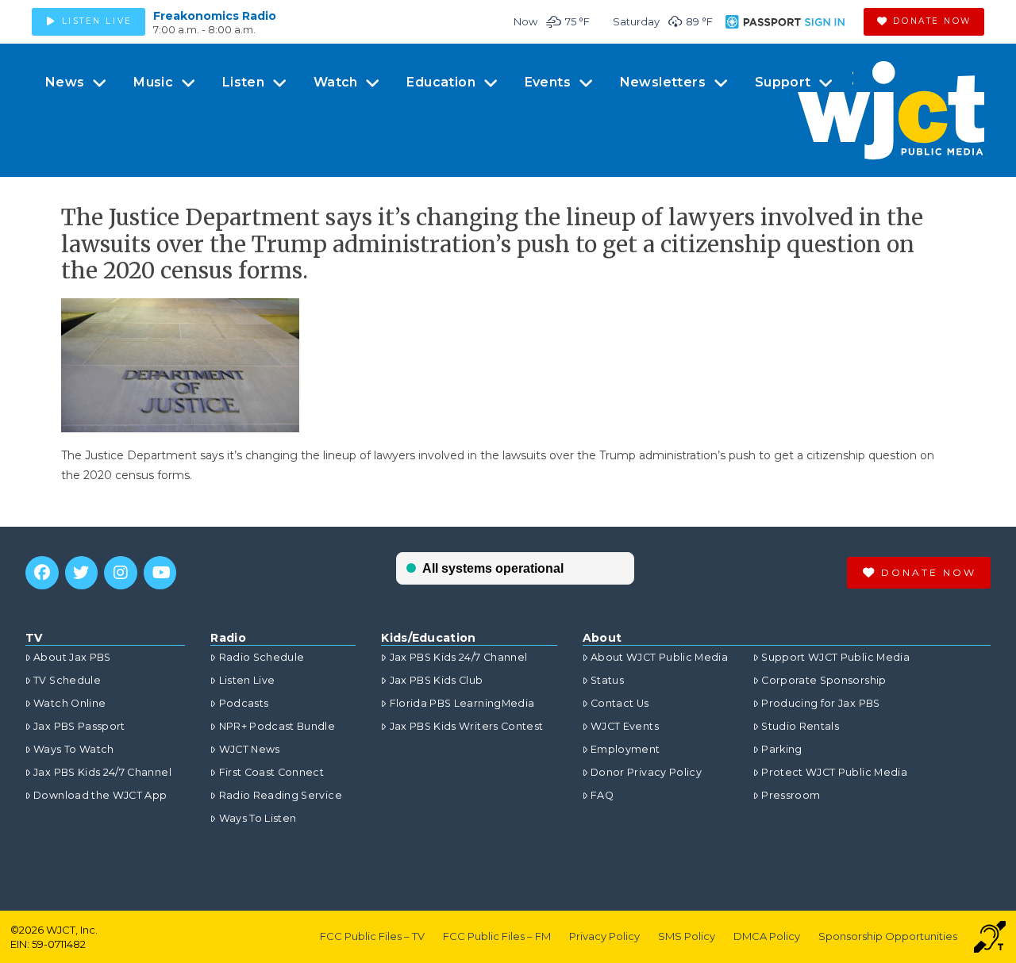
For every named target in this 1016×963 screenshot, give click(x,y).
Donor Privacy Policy (646, 772)
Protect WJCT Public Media (834, 772)
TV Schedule (67, 680)
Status (607, 680)
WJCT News (249, 749)
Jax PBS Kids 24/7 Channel (102, 772)
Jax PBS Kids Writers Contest (466, 726)
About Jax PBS (72, 657)
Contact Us (620, 703)
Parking (781, 749)
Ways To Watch (73, 749)
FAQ (602, 795)
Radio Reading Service (280, 795)
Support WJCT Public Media (835, 657)
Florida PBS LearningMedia (462, 703)
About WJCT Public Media (659, 657)
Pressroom (790, 795)
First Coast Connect (271, 772)
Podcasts (243, 703)
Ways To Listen (257, 818)
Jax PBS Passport (79, 726)
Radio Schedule (261, 657)
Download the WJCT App (100, 795)
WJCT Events (625, 726)
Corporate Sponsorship (823, 680)
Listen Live (247, 680)
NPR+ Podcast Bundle (277, 726)
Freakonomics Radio (214, 16)
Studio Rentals (800, 726)
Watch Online (69, 703)
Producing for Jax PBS (820, 703)
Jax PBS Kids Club (436, 680)
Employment (625, 749)
